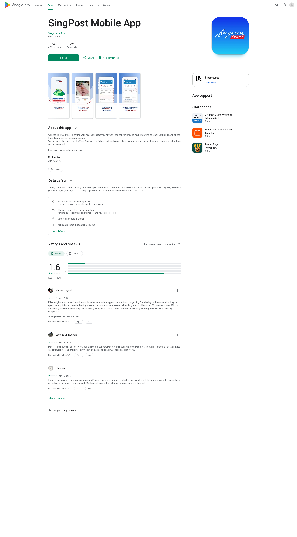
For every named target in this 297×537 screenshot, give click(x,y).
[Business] (55, 169)
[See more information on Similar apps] (215, 107)
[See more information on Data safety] (71, 180)
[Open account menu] (291, 5)
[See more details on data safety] (59, 231)
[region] (110, 45)
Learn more (63, 204)
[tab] (38, 5)
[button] (58, 96)
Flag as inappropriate (62, 410)
